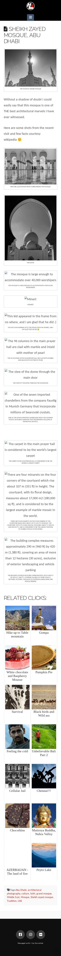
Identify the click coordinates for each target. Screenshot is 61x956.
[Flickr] (40, 934)
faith (32, 893)
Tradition (11, 901)
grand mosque (44, 893)
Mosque (25, 897)
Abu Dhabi (21, 890)
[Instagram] (30, 934)
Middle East (13, 897)
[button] (30, 17)
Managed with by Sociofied (30, 943)
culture (25, 893)
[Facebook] (20, 934)
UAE (20, 901)
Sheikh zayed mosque (42, 897)
